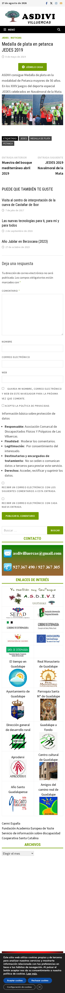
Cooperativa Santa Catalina (20, 838)
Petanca (8, 143)
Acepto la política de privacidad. (27, 405)
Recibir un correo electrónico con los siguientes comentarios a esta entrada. (29, 489)
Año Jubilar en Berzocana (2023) (25, 241)
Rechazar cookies (39, 980)
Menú (11, 29)
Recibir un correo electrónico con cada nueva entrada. (29, 504)
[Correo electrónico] (61, 3)
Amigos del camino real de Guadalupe (48, 789)
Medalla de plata (40, 138)
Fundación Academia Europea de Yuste (28, 828)
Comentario (11, 290)
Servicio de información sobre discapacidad (31, 833)
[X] (51, 3)
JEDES (5, 37)
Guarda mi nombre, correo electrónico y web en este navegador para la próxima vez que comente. (32, 393)
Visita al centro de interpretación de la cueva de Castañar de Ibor (28, 202)
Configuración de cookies (19, 987)
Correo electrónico (16, 357)
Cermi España (11, 823)
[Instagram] (56, 3)
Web (4, 372)
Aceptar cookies (15, 980)
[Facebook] (47, 3)
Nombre (7, 341)
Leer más (31, 973)
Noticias (16, 37)
